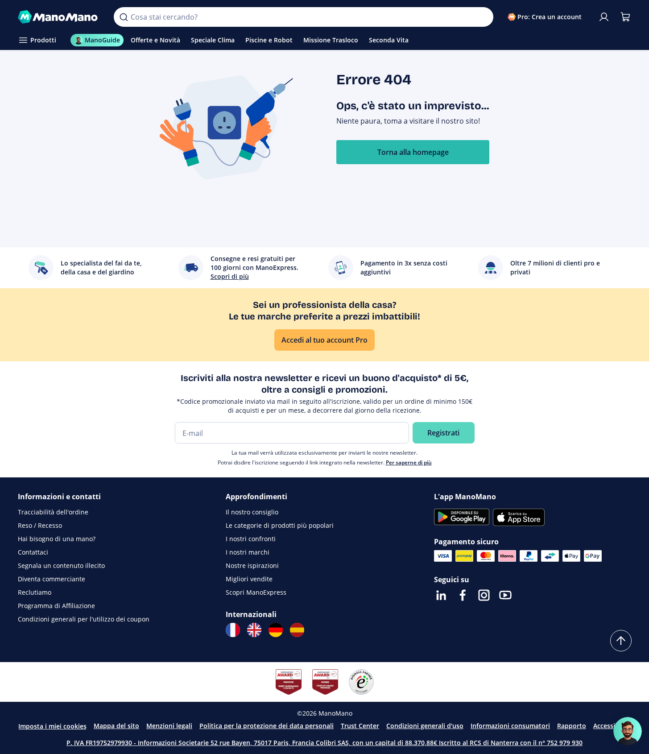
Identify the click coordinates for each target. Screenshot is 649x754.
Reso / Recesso (40, 525)
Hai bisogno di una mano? (56, 538)
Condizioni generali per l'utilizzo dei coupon (83, 619)
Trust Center (360, 725)
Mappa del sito (116, 725)
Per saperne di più (409, 462)
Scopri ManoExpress (256, 592)
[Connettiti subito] (604, 17)
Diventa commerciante (51, 579)
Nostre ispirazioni (252, 565)
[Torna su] (621, 640)
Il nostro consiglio (252, 512)
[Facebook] (462, 595)
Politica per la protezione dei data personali (266, 725)
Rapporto (571, 725)
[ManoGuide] (627, 731)
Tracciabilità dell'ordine (53, 512)
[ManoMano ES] (297, 630)
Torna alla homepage (413, 152)
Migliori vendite (249, 579)
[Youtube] (505, 595)
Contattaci (33, 552)
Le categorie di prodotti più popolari (280, 525)
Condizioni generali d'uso (424, 725)
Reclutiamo (34, 592)
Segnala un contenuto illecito (61, 565)
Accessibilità (612, 725)
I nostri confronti (251, 538)
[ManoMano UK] (254, 630)
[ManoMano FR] (233, 630)
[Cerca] (123, 17)
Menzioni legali (169, 725)
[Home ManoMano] (58, 17)
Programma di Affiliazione (56, 605)
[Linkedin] (441, 595)
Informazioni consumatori (510, 725)
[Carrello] (625, 17)
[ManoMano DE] (276, 630)
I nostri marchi (247, 552)
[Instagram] (484, 595)
